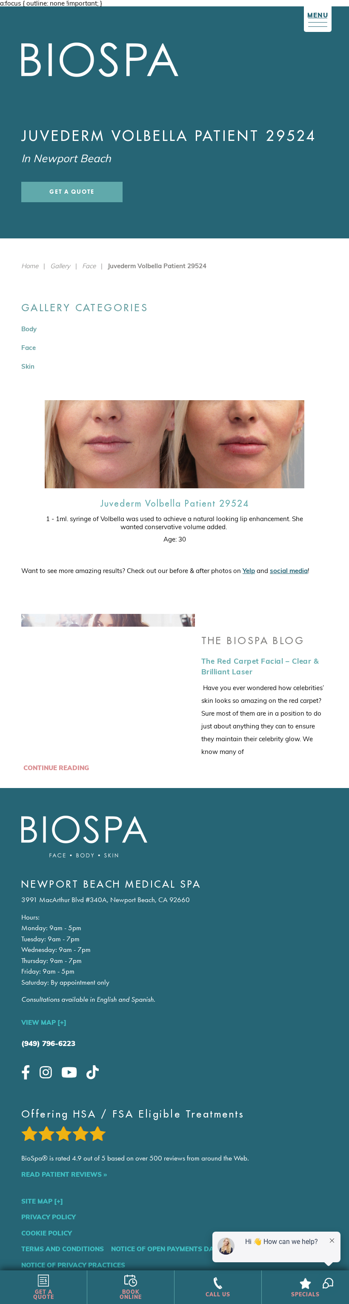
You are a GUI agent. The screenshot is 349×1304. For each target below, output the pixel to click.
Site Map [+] (42, 1201)
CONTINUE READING (56, 768)
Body (29, 329)
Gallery (60, 266)
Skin (27, 366)
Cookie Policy (46, 1233)
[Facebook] (25, 1072)
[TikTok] (92, 1072)
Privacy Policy (48, 1217)
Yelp (249, 571)
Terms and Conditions (62, 1249)
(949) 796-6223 (48, 1043)
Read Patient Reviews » (64, 1174)
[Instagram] (46, 1072)
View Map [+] (43, 1022)
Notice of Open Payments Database (175, 1249)
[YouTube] (69, 1072)
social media (289, 571)
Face (89, 266)
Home (29, 266)
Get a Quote (71, 191)
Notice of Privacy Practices (73, 1265)
